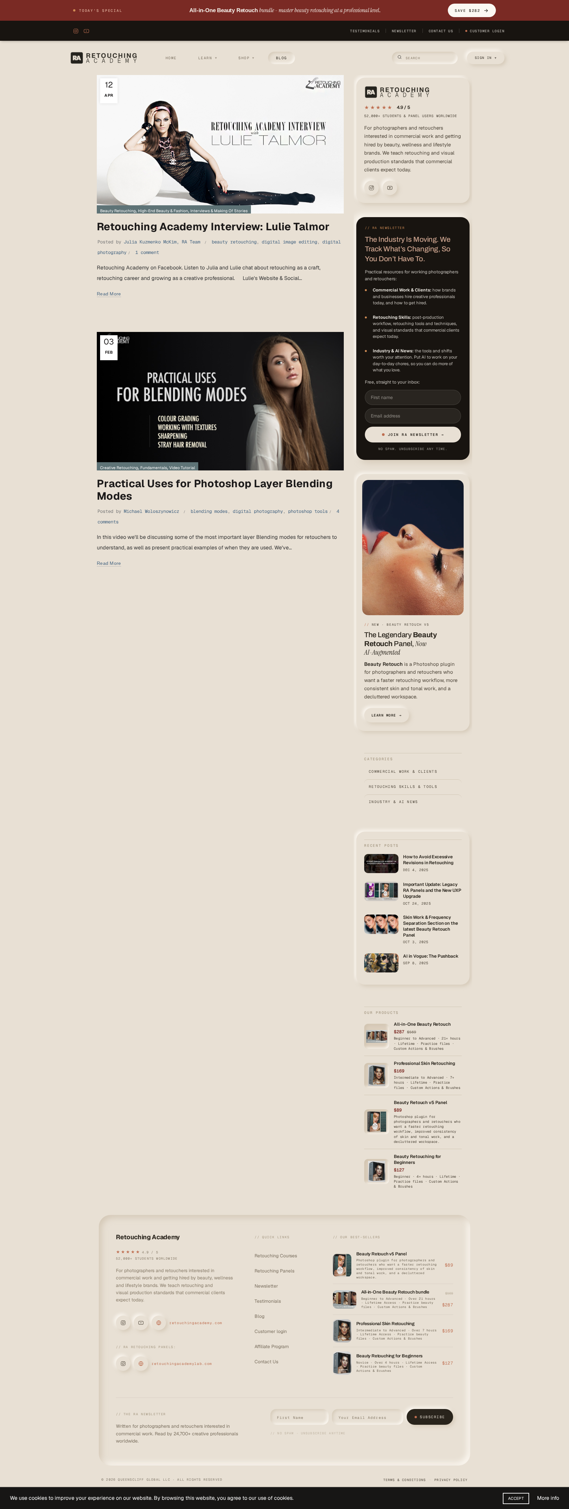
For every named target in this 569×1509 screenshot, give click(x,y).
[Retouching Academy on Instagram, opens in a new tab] (74, 31)
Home (171, 58)
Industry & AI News (413, 801)
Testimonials (365, 31)
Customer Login (487, 31)
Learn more (386, 715)
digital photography (258, 511)
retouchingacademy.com (195, 1322)
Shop (246, 58)
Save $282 (472, 10)
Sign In (486, 58)
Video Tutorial (182, 467)
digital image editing (289, 242)
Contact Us (441, 31)
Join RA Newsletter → (416, 434)
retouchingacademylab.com (181, 1363)
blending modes (209, 511)
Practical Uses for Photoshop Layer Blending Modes (215, 490)
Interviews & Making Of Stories (219, 211)
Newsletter (404, 31)
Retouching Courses (276, 1256)
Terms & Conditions (404, 1480)
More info (548, 1498)
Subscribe (432, 1417)
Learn (207, 58)
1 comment (147, 252)
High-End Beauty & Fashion (163, 211)
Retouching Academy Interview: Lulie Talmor (213, 226)
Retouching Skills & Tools (413, 786)
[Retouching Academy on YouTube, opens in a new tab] (86, 31)
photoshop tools (308, 511)
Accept (516, 1498)
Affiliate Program (272, 1346)
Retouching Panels (274, 1271)
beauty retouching (234, 242)
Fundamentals (153, 467)
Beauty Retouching (118, 211)
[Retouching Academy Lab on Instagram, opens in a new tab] (123, 1363)
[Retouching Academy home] (105, 57)
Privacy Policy (451, 1480)
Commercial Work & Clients (413, 771)
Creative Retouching (119, 467)
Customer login (271, 1331)
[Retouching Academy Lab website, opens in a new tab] (141, 1363)
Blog (281, 58)
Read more (109, 293)
